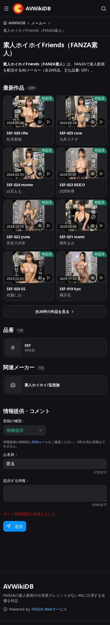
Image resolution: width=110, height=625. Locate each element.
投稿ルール (40, 442)
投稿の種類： (14, 421)
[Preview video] (48, 122)
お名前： (10, 454)
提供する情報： (16, 481)
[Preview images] (40, 122)
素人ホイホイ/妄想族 (42, 384)
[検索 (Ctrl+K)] (103, 8)
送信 (18, 526)
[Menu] (6, 8)
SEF (28, 345)
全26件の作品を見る (52, 311)
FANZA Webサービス (49, 609)
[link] (34, 30)
